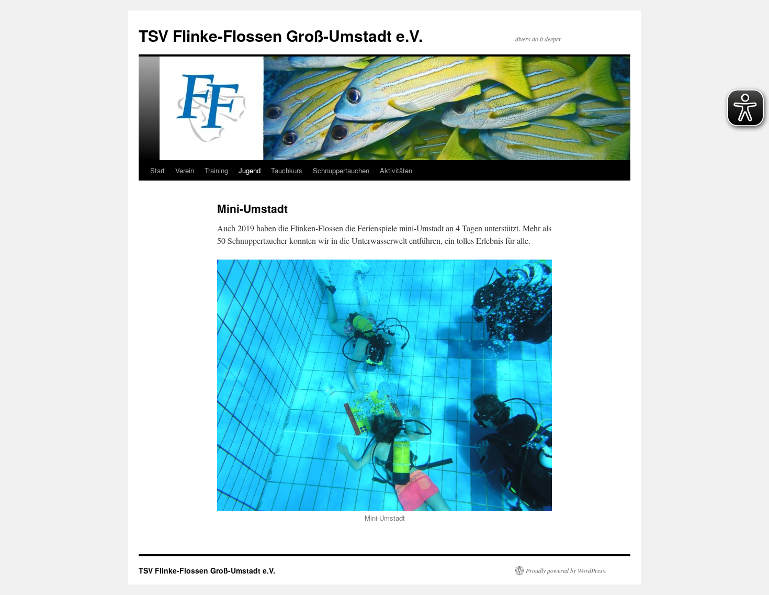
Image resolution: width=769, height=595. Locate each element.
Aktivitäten (396, 170)
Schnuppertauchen (341, 170)
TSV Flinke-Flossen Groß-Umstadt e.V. (281, 35)
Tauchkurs (286, 170)
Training (216, 170)
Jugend (250, 170)
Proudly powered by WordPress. (566, 570)
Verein (184, 170)
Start (157, 170)
